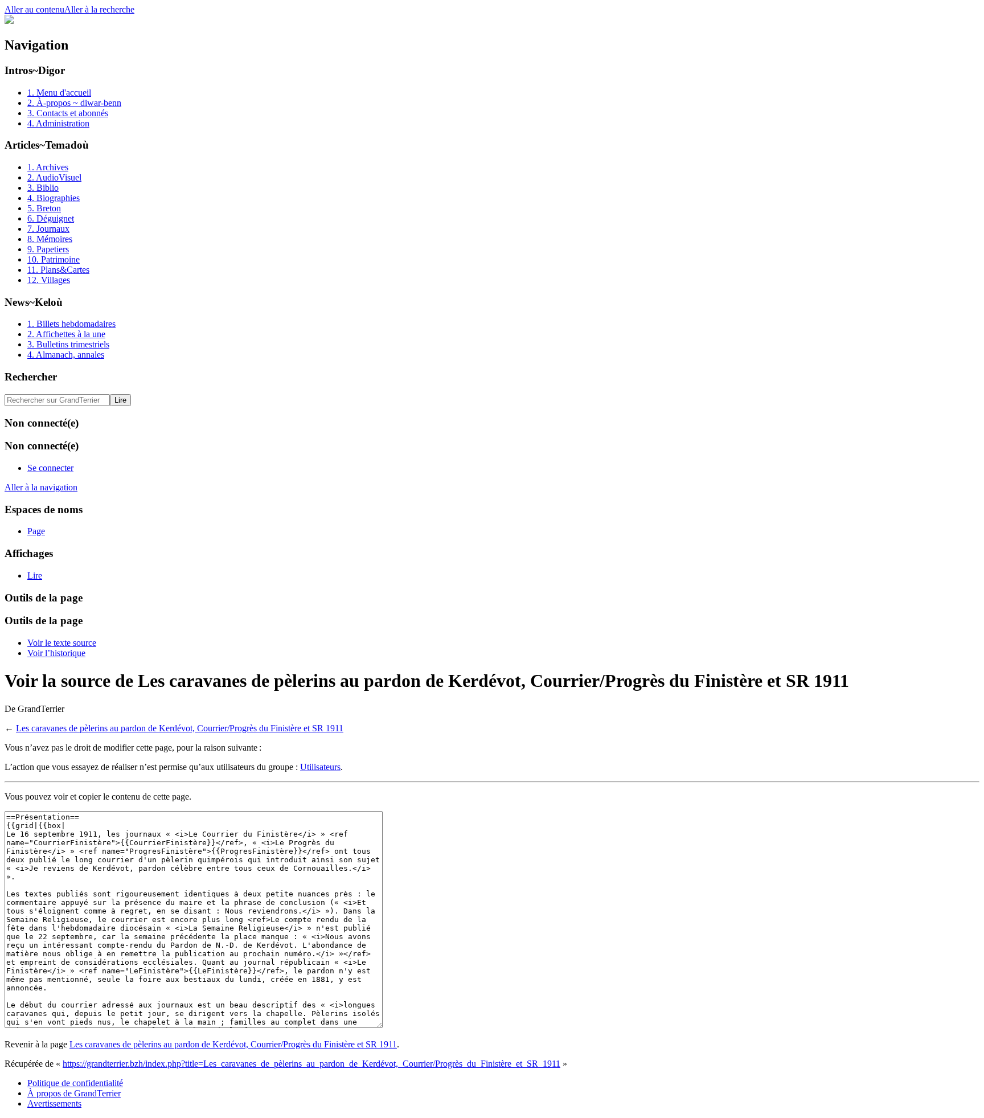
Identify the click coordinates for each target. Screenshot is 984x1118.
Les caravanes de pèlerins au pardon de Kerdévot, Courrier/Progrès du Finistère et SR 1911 (179, 728)
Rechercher (31, 377)
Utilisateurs (320, 767)
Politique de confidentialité (75, 1083)
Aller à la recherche (99, 9)
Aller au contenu (34, 9)
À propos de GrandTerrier (74, 1093)
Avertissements (54, 1103)
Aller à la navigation (41, 487)
